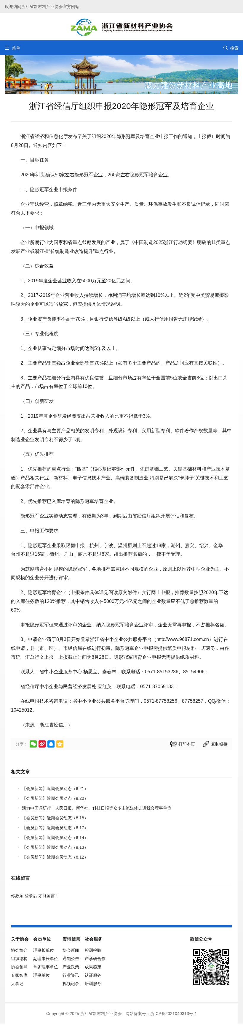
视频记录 (71, 983)
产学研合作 (95, 958)
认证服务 (93, 975)
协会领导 (19, 967)
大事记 (17, 983)
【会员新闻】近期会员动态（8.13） (55, 847)
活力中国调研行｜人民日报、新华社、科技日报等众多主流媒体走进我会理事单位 (96, 808)
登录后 (31, 895)
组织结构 (19, 958)
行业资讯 (71, 975)
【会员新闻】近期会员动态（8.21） (55, 788)
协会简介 (19, 950)
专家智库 (19, 975)
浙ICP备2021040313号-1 (173, 1013)
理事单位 (41, 975)
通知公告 (71, 958)
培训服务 (93, 983)
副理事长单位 (45, 958)
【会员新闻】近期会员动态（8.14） (55, 837)
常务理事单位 (45, 967)
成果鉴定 (93, 967)
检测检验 (93, 950)
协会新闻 (71, 950)
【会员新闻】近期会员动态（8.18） (55, 818)
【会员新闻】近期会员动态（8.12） (55, 857)
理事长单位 (43, 950)
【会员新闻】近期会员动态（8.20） (55, 798)
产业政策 (71, 967)
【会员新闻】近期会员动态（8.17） (55, 827)
